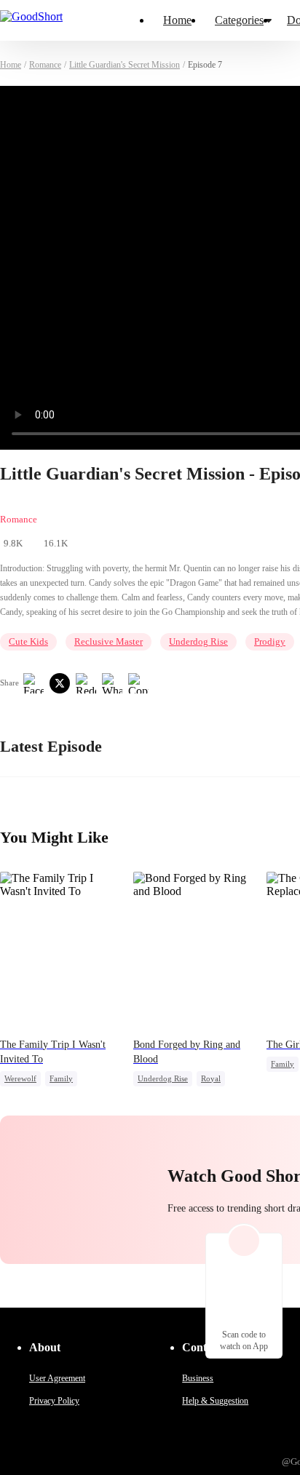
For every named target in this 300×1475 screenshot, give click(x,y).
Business (197, 1378)
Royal (211, 1078)
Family (61, 1078)
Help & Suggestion (215, 1401)
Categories (239, 20)
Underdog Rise (198, 641)
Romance (45, 65)
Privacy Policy (54, 1401)
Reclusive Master (108, 641)
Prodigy (269, 641)
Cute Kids (28, 641)
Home (177, 20)
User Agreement (57, 1378)
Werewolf (20, 1078)
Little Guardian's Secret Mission (124, 65)
